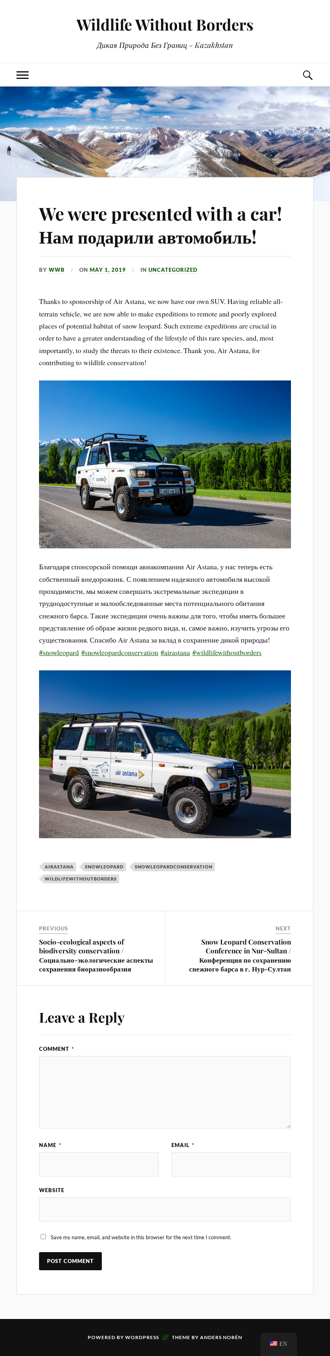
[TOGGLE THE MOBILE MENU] (22, 75)
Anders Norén (221, 1337)
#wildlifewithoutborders (227, 652)
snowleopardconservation (173, 866)
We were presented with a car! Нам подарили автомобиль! (160, 224)
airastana (59, 866)
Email (182, 1145)
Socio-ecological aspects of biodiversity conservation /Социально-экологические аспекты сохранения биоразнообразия (96, 955)
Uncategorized (173, 270)
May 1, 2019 (108, 270)
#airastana (175, 652)
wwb (57, 270)
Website (51, 1190)
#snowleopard (59, 652)
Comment (56, 1049)
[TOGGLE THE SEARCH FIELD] (307, 75)
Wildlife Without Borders (165, 24)
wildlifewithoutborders (81, 878)
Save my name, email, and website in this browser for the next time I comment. (141, 1237)
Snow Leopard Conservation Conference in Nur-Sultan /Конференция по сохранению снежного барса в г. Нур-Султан (240, 955)
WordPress (142, 1337)
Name (50, 1145)
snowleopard (104, 866)
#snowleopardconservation (119, 652)
